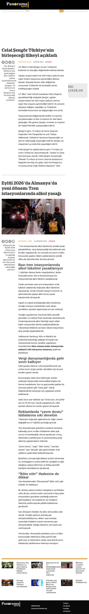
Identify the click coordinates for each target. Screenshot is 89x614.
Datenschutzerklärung (39, 608)
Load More (33, 550)
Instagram (66, 611)
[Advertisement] (33, 31)
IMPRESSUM (35, 606)
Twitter (65, 603)
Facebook (66, 606)
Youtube (66, 608)
